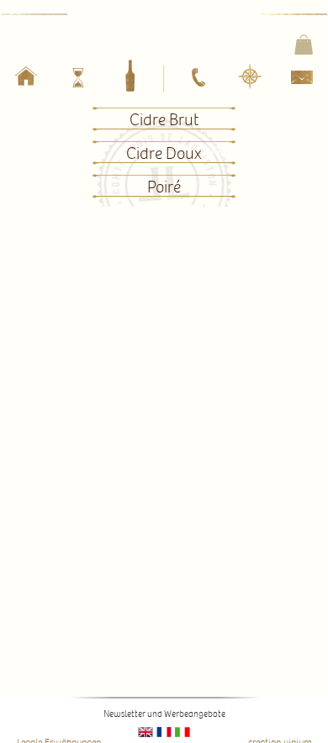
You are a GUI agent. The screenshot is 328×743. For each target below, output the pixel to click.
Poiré (164, 187)
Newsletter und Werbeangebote (164, 714)
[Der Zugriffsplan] (249, 77)
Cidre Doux (164, 154)
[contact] (302, 81)
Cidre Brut (164, 120)
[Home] (25, 79)
